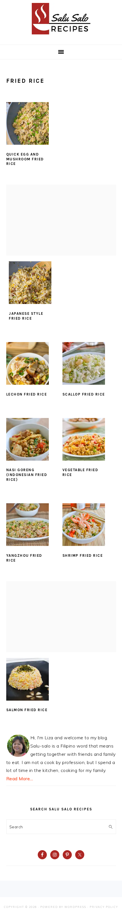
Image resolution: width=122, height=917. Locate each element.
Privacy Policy (104, 906)
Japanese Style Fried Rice (26, 315)
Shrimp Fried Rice (82, 555)
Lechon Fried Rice (26, 394)
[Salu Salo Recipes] (61, 36)
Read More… (19, 778)
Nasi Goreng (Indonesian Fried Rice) (26, 475)
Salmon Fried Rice (27, 710)
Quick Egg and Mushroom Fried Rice (25, 159)
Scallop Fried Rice (83, 394)
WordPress (75, 906)
